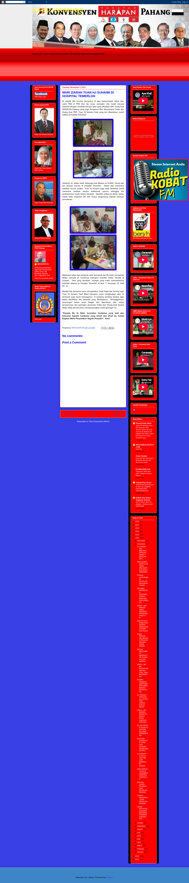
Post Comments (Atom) (99, 421)
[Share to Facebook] (110, 328)
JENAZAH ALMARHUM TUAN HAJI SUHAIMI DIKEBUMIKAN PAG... (142, 745)
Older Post (118, 414)
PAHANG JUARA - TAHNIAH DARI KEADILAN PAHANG (142, 787)
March (139, 846)
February (140, 849)
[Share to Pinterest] (113, 328)
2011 (137, 859)
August (140, 829)
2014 (137, 535)
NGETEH (139, 449)
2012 (137, 856)
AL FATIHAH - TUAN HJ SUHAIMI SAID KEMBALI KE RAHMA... (142, 760)
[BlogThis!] (105, 328)
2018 (137, 522)
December (141, 541)
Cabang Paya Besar (144, 483)
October (140, 823)
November (141, 544)
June (139, 836)
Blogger (109, 877)
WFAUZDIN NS (43, 264)
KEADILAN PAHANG (57, 11)
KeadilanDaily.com (143, 469)
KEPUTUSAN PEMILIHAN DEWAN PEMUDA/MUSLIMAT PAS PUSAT (142, 626)
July (139, 833)
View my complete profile (44, 278)
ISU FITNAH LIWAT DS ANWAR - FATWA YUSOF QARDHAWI (144, 504)
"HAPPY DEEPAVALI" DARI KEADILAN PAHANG (142, 800)
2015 (137, 531)
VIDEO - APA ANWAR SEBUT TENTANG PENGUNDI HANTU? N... (142, 612)
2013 (137, 538)
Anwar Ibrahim (141, 456)
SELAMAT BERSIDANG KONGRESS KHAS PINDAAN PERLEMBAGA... (142, 596)
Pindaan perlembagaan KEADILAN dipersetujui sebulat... (142, 580)
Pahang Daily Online (144, 423)
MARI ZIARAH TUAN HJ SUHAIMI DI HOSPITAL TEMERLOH (142, 774)
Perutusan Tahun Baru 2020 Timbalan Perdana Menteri (144, 473)
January (140, 852)
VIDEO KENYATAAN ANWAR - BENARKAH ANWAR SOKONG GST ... (142, 813)
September (141, 826)
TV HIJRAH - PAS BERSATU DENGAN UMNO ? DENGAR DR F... (142, 553)
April (139, 842)
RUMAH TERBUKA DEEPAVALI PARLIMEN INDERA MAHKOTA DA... (142, 686)
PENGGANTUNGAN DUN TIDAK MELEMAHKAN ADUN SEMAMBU (142, 567)
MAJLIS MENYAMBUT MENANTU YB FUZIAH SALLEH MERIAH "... (142, 655)
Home (94, 414)
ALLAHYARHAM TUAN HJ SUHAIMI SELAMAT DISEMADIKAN (142, 730)
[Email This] (102, 328)
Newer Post (68, 414)
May (139, 839)
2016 (137, 528)
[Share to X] (107, 328)
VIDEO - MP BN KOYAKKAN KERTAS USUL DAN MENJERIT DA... (142, 670)
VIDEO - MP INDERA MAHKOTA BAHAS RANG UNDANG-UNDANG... (142, 716)
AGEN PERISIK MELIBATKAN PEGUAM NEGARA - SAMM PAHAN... (142, 640)
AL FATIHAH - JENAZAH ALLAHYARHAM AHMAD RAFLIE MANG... (142, 701)
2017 (137, 525)
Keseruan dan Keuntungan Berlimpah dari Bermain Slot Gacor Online (145, 460)
